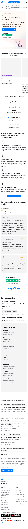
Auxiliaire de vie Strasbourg (9, 380)
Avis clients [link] (3, 497)
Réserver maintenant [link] (8, 29)
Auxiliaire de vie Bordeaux (9, 373)
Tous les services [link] (12, 526)
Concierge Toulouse (7, 348)
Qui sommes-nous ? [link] (5, 509)
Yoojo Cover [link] (18, 490)
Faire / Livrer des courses (8, 309)
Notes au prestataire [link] (5, 507)
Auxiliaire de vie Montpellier (9, 366)
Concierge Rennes (7, 388)
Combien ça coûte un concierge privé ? (11, 437)
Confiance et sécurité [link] (19, 494)
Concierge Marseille (7, 334)
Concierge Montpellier (8, 368)
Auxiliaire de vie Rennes (8, 387)
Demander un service (14, 2)
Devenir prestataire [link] (5, 490)
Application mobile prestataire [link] (5, 495)
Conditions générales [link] (20, 499)
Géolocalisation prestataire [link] (4, 505)
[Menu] (26, 2)
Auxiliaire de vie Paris (7, 320)
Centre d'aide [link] (18, 488)
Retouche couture (6, 306)
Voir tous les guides (7, 470)
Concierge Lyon (6, 341)
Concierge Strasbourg (8, 382)
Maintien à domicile (19, 303)
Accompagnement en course (9, 311)
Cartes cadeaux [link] (4, 502)
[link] (7, 238)
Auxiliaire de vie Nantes (8, 359)
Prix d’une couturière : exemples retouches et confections (13, 453)
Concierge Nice (6, 354)
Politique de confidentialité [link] (21, 501)
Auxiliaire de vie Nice (7, 353)
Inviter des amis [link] (4, 499)
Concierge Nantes (7, 361)
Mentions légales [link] (19, 503)
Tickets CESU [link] (4, 500)
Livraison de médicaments (8, 301)
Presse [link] (16, 497)
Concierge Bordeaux (7, 375)
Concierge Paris (20, 320)
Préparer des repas (7, 303)
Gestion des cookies (19, 504)
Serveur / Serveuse (20, 314)
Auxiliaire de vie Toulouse (8, 346)
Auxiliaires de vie (13, 96)
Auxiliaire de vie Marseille (8, 332)
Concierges (21, 96)
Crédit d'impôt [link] (18, 492)
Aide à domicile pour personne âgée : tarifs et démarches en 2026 (13, 423)
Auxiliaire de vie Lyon (7, 339)
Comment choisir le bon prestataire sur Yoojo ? (13, 407)
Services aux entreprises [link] (20, 496)
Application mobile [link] (5, 492)
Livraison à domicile (7, 314)
